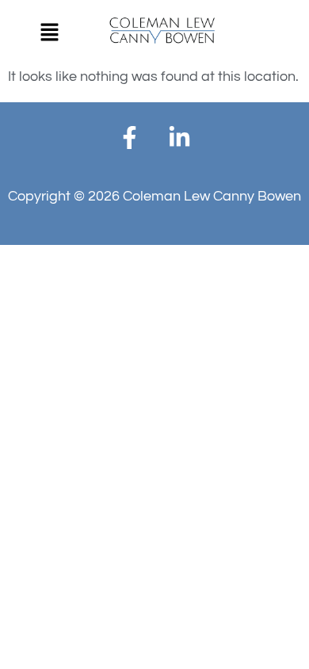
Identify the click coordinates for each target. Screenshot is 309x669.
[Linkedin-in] (180, 138)
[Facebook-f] (130, 138)
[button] (49, 34)
